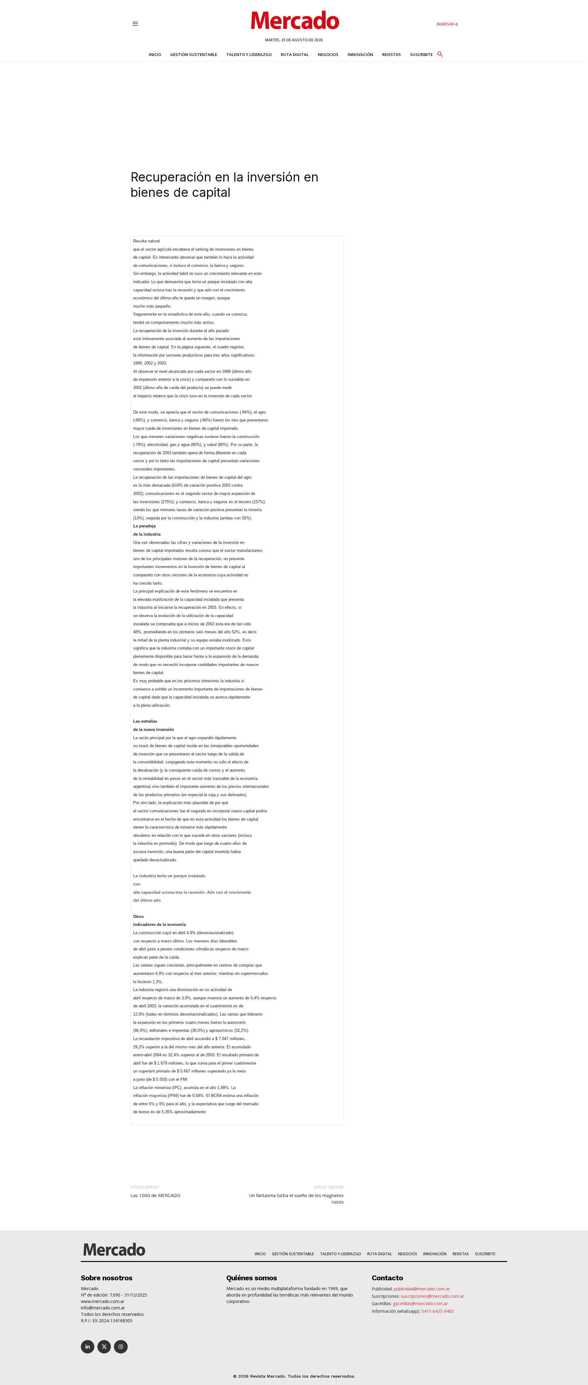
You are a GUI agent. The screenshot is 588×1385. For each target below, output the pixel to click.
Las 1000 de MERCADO (155, 1195)
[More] (266, 218)
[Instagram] (120, 1346)
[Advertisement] (294, 107)
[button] (439, 53)
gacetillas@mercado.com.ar (420, 1303)
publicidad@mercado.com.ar (422, 1289)
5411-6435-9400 (437, 1311)
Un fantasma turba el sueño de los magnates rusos (296, 1198)
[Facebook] (209, 218)
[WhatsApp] (223, 218)
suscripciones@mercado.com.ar (432, 1296)
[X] (195, 218)
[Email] (252, 218)
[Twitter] (104, 1346)
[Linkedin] (181, 218)
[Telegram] (238, 218)
